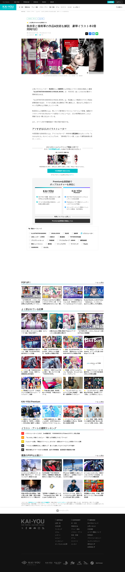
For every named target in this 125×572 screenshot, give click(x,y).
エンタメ (74, 544)
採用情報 (90, 547)
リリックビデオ (61, 244)
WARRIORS (34, 247)
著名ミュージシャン (37, 244)
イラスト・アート (30, 11)
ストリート (74, 541)
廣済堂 (50, 244)
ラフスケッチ (74, 244)
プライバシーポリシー (94, 538)
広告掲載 (90, 529)
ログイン (118, 2)
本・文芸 (74, 523)
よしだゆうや (30, 35)
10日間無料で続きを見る (62, 171)
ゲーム (73, 538)
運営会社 (90, 544)
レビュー (58, 538)
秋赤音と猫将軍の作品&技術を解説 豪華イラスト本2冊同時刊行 (61, 27)
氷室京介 (52, 237)
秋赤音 (67, 233)
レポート (58, 535)
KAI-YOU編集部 (45, 502)
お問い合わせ (92, 526)
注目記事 (58, 526)
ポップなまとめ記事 (61, 544)
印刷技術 (51, 240)
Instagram (39, 528)
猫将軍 (76, 233)
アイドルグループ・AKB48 (67, 240)
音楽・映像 (74, 535)
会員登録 (110, 2)
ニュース (38, 11)
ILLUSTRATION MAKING (38, 233)
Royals (85, 244)
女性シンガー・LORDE (38, 237)
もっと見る (75, 7)
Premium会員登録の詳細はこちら (62, 221)
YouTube (30, 528)
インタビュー (59, 541)
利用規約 (90, 535)
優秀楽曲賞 (83, 240)
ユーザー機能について (94, 532)
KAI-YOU (23, 11)
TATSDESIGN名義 (75, 237)
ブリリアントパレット (37, 240)
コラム (57, 532)
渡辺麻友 (62, 237)
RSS (43, 528)
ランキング (58, 529)
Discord (35, 528)
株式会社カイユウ (32, 502)
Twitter (22, 528)
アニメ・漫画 (75, 529)
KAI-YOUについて (93, 523)
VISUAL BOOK (55, 233)
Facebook (26, 528)
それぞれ (45, 247)
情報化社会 (74, 526)
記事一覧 (58, 523)
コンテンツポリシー (62, 502)
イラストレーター (88, 233)
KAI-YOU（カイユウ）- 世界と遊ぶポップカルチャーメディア (8, 7)
